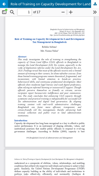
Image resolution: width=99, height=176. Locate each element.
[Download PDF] (95, 4)
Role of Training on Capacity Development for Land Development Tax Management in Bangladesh (55, 4)
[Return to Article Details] (4, 4)
